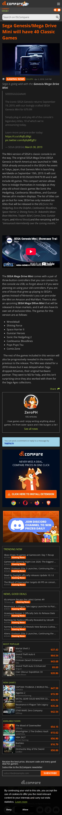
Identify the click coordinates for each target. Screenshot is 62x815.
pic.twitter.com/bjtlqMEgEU (20, 140)
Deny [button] (9, 809)
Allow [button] (25, 809)
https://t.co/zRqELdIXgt (18, 136)
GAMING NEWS (16, 79)
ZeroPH (30, 79)
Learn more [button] (21, 802)
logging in (9, 443)
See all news (31, 428)
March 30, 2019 (33, 147)
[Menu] (58, 4)
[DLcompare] (31, 782)
